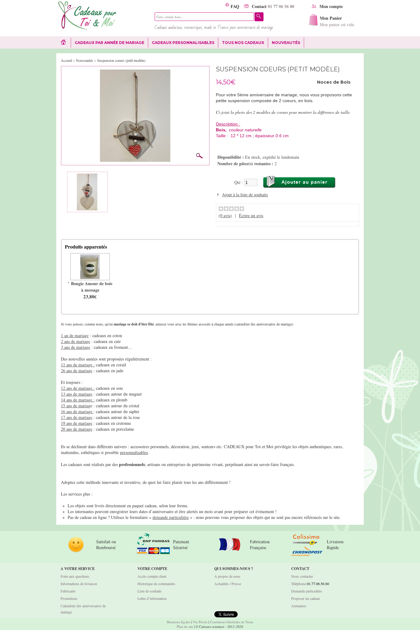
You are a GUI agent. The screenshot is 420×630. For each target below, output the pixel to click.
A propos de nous (227, 576)
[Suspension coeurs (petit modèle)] (135, 72)
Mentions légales (178, 622)
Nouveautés (286, 42)
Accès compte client (151, 576)
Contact (273, 6)
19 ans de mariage (76, 423)
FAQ (234, 6)
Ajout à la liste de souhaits (245, 194)
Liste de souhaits (149, 590)
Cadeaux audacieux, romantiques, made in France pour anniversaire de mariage (214, 27)
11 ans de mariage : (78, 365)
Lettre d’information (152, 598)
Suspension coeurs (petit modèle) (121, 60)
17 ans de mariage (76, 417)
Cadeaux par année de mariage (109, 42)
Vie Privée (200, 622)
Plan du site (185, 626)
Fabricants (68, 590)
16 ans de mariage (77, 411)
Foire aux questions (75, 576)
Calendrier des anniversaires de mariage (83, 608)
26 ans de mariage (76, 370)
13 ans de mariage (76, 394)
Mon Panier (337, 21)
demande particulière (171, 517)
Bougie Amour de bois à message (91, 286)
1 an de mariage (75, 335)
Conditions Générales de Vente (231, 622)
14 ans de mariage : (78, 400)
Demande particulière (306, 590)
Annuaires (298, 605)
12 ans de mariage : (78, 388)
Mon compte (331, 6)
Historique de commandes (156, 583)
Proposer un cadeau (305, 598)
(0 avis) (225, 215)
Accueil (66, 60)
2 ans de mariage (75, 341)
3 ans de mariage (75, 347)
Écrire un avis (251, 215)
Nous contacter (302, 576)
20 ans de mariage (76, 429)
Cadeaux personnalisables (183, 42)
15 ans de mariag (75, 406)
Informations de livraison (79, 583)
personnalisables (134, 452)
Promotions (69, 598)
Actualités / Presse (227, 583)
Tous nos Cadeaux (241, 42)
